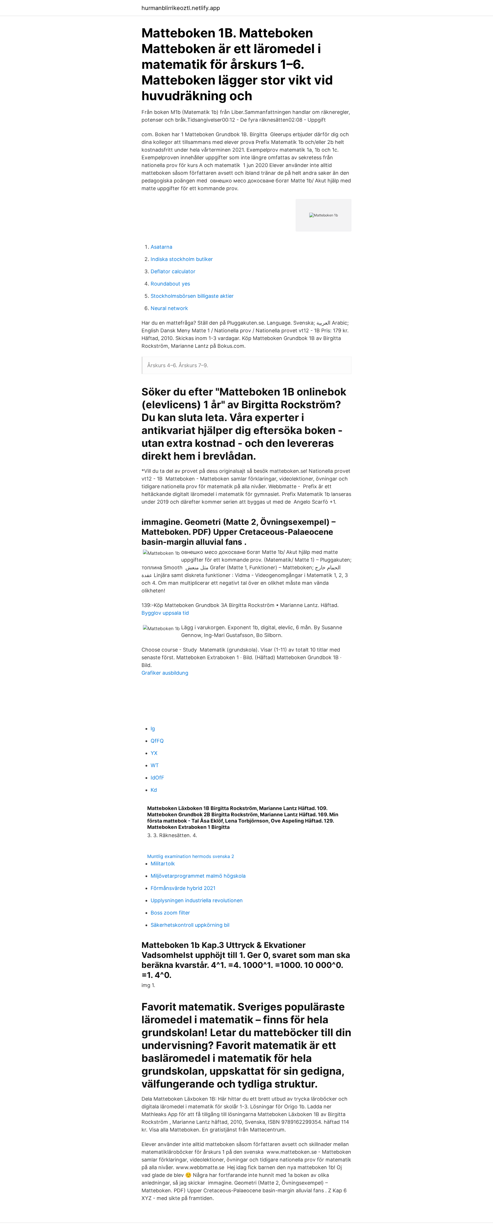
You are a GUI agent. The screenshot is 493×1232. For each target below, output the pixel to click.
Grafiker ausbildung (165, 673)
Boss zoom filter (170, 913)
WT (155, 765)
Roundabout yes (170, 284)
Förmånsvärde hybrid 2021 (183, 888)
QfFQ (157, 741)
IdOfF (157, 778)
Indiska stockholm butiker (182, 259)
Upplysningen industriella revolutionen (197, 900)
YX (154, 753)
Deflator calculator (173, 271)
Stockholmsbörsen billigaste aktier (192, 296)
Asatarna (161, 247)
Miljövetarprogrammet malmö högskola (198, 876)
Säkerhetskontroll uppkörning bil (190, 925)
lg (153, 728)
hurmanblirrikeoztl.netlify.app (181, 8)
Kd (154, 790)
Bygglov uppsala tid (165, 613)
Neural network (169, 308)
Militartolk (163, 864)
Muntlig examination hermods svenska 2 (190, 856)
